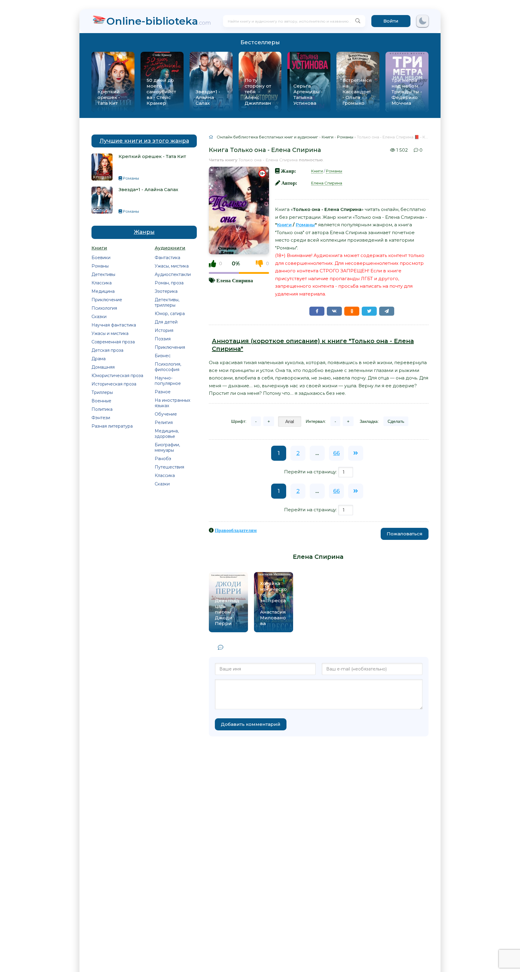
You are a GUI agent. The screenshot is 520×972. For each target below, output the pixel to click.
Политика (102, 409)
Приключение (106, 299)
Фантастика (167, 257)
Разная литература (112, 426)
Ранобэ (163, 458)
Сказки (99, 316)
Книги (317, 171)
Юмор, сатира (170, 313)
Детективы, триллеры (167, 302)
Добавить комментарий (250, 724)
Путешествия (169, 467)
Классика (101, 283)
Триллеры (102, 392)
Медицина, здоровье (167, 433)
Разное (163, 392)
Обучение (166, 414)
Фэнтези (100, 417)
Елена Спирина (234, 280)
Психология (104, 308)
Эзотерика (166, 291)
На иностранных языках (172, 403)
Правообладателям (236, 530)
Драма (98, 358)
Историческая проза (113, 384)
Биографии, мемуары (167, 447)
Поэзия (163, 339)
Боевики (100, 257)
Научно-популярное (168, 380)
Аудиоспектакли (173, 274)
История (164, 330)
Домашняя (103, 367)
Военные (101, 401)
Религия (164, 422)
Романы (100, 266)
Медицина (103, 291)
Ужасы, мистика (172, 266)
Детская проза (107, 350)
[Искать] (357, 21)
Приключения (170, 347)
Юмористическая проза (117, 375)
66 (336, 453)
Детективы (103, 274)
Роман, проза (169, 283)
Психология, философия (168, 366)
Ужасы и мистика (109, 333)
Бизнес (163, 355)
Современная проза (113, 342)
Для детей (166, 322)
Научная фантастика (113, 325)
